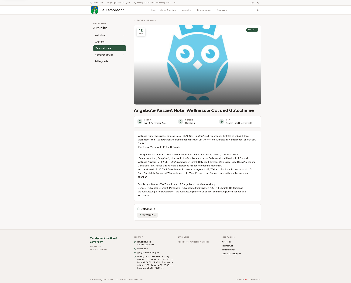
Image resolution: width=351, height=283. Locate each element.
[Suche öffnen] (258, 10)
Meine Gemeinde (168, 10)
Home (153, 10)
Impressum (226, 242)
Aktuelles (186, 10)
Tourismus (222, 10)
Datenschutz (227, 246)
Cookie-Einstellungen (231, 253)
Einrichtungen (204, 10)
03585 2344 (98, 3)
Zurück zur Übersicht (146, 20)
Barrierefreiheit (228, 250)
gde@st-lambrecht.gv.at (120, 3)
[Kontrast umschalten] (258, 2)
